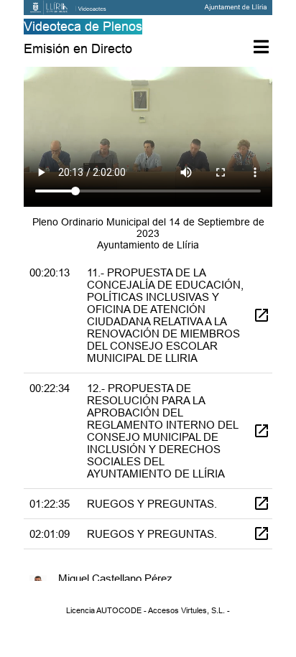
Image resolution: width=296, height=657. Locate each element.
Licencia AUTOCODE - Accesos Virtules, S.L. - (148, 610)
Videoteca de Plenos (83, 26)
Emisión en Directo (78, 48)
